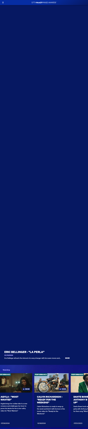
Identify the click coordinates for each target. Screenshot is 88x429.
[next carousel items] (84, 387)
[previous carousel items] (3, 387)
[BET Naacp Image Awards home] (44, 2)
